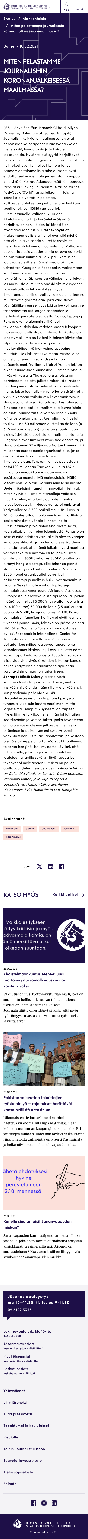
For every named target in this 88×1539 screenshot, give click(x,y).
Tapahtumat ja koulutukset (26, 1426)
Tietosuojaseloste (18, 1472)
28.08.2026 (10, 969)
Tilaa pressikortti (17, 1414)
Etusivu (9, 19)
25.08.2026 (10, 1216)
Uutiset (9, 47)
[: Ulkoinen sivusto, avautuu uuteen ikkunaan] (39, 866)
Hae (66, 10)
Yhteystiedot (14, 1391)
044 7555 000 (12, 1336)
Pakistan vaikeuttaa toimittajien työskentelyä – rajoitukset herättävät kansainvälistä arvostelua (37, 1104)
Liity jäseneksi (15, 1402)
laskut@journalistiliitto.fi (19, 1373)
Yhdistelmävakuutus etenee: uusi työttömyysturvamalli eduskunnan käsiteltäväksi (34, 981)
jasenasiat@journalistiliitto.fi (21, 1361)
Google (30, 829)
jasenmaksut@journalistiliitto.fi (23, 1348)
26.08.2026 (10, 1092)
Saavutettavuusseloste (22, 1461)
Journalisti (69, 829)
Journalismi (49, 829)
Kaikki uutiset (66, 895)
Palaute (9, 1484)
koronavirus (13, 837)
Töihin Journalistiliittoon (24, 1449)
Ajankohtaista (35, 19)
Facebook (12, 829)
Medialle (10, 1437)
